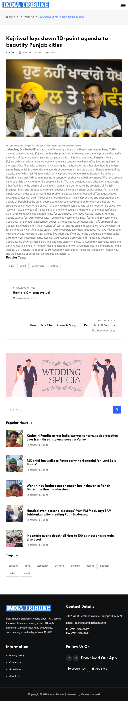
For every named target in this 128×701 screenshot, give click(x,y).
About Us (14, 676)
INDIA (11, 266)
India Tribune (57, 694)
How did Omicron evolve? (32, 292)
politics (90, 565)
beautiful (13, 565)
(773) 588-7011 (80, 633)
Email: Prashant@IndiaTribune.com (86, 622)
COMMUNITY (38, 266)
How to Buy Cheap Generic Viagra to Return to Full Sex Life (72, 325)
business (105, 565)
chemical (59, 565)
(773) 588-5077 (79, 629)
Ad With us (15, 669)
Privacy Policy (16, 655)
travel (27, 565)
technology (42, 565)
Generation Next (90, 694)
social (27, 573)
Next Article (105, 320)
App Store (101, 668)
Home (12, 16)
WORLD (23, 266)
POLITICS (29, 16)
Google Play (78, 668)
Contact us (15, 662)
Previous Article (25, 288)
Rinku (12, 52)
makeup (13, 573)
